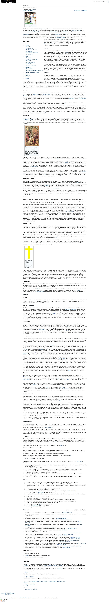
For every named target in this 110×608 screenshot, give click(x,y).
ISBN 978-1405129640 (62, 535)
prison (34, 384)
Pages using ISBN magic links (31, 589)
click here (60, 568)
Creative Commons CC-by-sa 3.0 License (53, 565)
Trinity (47, 387)
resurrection (57, 34)
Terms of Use (51, 597)
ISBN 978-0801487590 (67, 519)
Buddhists (68, 330)
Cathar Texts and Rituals (30, 557)
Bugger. (40, 504)
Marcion (66, 380)
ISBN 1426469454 (72, 491)
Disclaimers (7, 594)
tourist (61, 445)
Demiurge (54, 313)
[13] (60, 400)
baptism (82, 347)
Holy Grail (79, 461)
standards (26, 565)
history (30, 571)
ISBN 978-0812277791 (74, 540)
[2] (65, 34)
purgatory (66, 388)
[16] (70, 455)
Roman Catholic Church (28, 36)
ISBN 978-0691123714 (75, 538)
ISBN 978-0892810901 (62, 530)
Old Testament (26, 379)
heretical (45, 36)
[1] (71, 31)
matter (67, 326)
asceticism (25, 353)
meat (60, 358)
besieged (51, 201)
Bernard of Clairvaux (27, 119)
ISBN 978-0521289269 (81, 543)
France (34, 30)
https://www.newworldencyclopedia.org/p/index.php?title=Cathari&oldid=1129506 (48, 581)
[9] (58, 212)
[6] (45, 174)
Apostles (37, 352)
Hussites (38, 291)
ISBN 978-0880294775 (75, 537)
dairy (64, 358)
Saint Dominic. (41, 492)
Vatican (61, 39)
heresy (77, 182)
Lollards (42, 291)
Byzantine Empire (47, 94)
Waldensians (39, 288)
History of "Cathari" (29, 576)
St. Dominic (35, 147)
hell (60, 388)
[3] (58, 56)
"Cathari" (27, 555)
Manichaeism (74, 309)
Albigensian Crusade (76, 30)
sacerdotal (40, 300)
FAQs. (33, 507)
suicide (69, 370)
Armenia (25, 95)
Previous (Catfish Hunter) (28, 10)
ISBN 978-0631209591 (51, 527)
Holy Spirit (25, 349)
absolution (41, 349)
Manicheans (71, 98)
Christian (80, 98)
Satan (26, 316)
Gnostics (84, 98)
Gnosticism (67, 309)
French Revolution (48, 427)
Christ (29, 352)
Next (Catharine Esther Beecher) (80, 10)
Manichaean (65, 31)
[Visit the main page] (8, 1)
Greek (66, 52)
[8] (76, 207)
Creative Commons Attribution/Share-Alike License (23, 597)
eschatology (34, 323)
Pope (38, 163)
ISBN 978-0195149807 (71, 528)
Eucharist (62, 387)
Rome (53, 184)
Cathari (26, 572)
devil (68, 379)
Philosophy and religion (30, 584)
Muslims (45, 43)
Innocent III (55, 158)
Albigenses (33, 9)
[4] (65, 103)
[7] (60, 175)
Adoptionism (26, 376)
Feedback (29, 1)
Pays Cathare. (36, 505)
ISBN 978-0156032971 (53, 517)
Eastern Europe (35, 94)
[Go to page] (108, 2)
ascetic (42, 357)
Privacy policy (8, 591)
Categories (25, 582)
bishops (66, 162)
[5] (45, 112)
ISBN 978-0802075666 (68, 534)
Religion (26, 585)
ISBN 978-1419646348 (61, 518)
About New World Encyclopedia (8, 593)
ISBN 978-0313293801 (61, 544)
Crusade (47, 185)
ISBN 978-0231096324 (76, 546)
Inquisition (38, 31)
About (24, 1)
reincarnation (26, 34)
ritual (52, 345)
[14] (27, 409)
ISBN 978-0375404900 (65, 541)
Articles (19, 1)
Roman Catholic (31, 31)
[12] (67, 278)
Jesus (52, 376)
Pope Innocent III (70, 211)
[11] (30, 267)
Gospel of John (59, 378)
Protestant (78, 290)
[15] (55, 441)
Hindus (62, 330)
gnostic (51, 31)
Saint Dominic (34, 166)
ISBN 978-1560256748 (76, 532)
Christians (52, 43)
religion (40, 359)
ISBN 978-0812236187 (66, 512)
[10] (56, 237)
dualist (55, 31)
